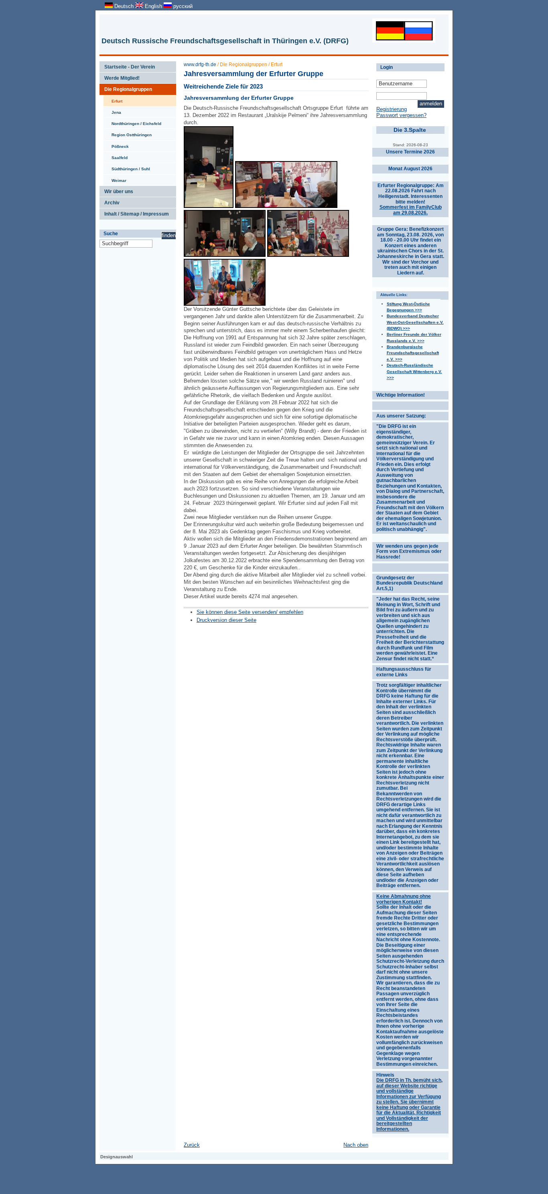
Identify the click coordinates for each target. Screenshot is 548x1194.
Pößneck (116, 145)
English (153, 6)
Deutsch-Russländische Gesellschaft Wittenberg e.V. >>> (414, 371)
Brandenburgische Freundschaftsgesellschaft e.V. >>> (413, 353)
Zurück (192, 1145)
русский (182, 6)
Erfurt (113, 99)
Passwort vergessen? (401, 115)
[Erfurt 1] (286, 206)
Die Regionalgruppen (125, 88)
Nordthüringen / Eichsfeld (132, 122)
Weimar (115, 179)
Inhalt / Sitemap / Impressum (134, 212)
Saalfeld (116, 156)
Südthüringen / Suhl (127, 167)
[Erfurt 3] (208, 206)
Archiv (109, 201)
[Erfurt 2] (225, 304)
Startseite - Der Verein (127, 65)
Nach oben (355, 1145)
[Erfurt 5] (308, 255)
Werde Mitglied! (119, 77)
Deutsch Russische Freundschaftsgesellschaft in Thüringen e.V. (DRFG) (225, 41)
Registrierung (391, 109)
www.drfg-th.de (200, 64)
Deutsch (124, 6)
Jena (112, 111)
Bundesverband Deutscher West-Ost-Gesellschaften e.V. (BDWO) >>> (415, 322)
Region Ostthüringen (128, 133)
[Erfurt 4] (225, 255)
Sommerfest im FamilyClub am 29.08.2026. (411, 210)
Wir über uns (116, 190)
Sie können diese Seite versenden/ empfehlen (250, 612)
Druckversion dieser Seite (226, 620)
